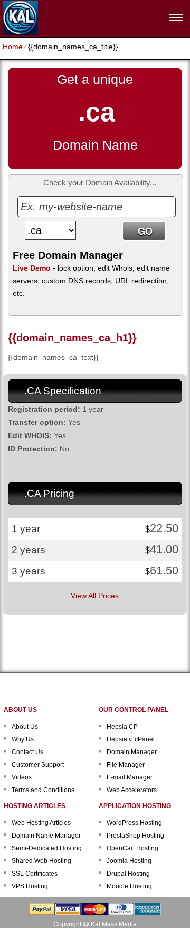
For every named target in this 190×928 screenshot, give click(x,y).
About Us (25, 726)
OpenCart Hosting (132, 848)
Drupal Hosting (128, 873)
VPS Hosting (30, 886)
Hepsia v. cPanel (131, 739)
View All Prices (95, 595)
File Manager (126, 764)
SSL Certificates (35, 873)
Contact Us (27, 752)
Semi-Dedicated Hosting (47, 848)
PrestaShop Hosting (135, 835)
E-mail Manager (130, 777)
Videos (22, 777)
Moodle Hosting (129, 886)
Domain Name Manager (46, 835)
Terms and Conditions (43, 790)
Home (13, 46)
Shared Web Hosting (41, 861)
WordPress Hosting (134, 823)
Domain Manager (132, 752)
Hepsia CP (122, 726)
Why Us (23, 739)
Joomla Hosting (129, 861)
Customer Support (38, 764)
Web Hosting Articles (41, 823)
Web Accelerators (132, 790)
